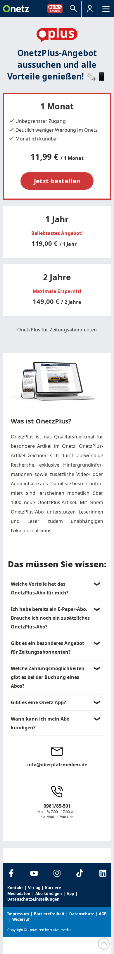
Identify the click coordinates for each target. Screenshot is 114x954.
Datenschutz (81, 913)
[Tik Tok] (80, 873)
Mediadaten (18, 893)
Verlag (34, 887)
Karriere (53, 887)
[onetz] (16, 8)
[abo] (56, 8)
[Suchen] (73, 9)
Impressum (18, 913)
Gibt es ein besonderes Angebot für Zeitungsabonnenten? (47, 647)
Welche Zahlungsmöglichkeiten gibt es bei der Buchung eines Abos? (47, 677)
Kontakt (15, 887)
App (70, 893)
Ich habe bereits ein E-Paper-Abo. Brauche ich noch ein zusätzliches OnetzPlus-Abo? (50, 618)
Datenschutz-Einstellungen (33, 899)
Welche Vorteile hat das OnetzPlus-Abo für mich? (40, 588)
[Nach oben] (104, 944)
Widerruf (21, 919)
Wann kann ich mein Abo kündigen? (40, 723)
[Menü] (106, 9)
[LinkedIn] (103, 873)
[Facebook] (11, 873)
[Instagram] (57, 873)
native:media (60, 929)
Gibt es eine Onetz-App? (38, 702)
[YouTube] (34, 873)
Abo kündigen (48, 893)
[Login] (90, 9)
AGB (103, 913)
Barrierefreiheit (49, 913)
